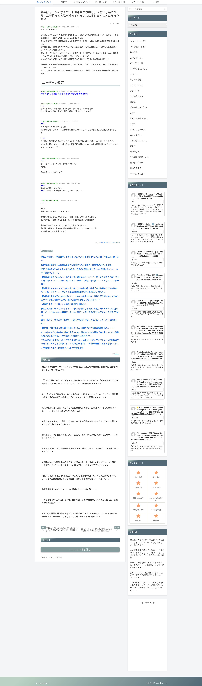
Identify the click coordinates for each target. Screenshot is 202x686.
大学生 (133, 113)
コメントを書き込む (80, 549)
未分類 (133, 146)
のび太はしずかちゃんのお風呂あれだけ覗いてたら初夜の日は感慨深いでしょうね (76, 265)
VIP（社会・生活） (138, 47)
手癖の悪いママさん (138, 141)
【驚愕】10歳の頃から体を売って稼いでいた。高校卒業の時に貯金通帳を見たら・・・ (78, 328)
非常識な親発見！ (137, 174)
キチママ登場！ (136, 80)
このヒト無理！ (136, 58)
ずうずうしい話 (47, 251)
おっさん (134, 52)
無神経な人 (134, 152)
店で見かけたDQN (138, 129)
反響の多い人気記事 (138, 107)
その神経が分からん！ (139, 69)
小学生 (133, 124)
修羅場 (133, 102)
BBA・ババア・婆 (137, 41)
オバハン (134, 74)
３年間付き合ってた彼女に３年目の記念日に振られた (64, 304)
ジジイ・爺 (134, 91)
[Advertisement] (147, 636)
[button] (165, 9)
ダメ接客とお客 (136, 96)
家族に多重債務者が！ (139, 118)
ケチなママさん (136, 85)
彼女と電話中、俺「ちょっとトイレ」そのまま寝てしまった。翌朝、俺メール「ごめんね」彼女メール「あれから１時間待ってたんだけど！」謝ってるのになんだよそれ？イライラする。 (80, 312)
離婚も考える (135, 168)
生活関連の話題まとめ (139, 157)
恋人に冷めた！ (136, 135)
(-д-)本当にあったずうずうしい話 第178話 (109, 242)
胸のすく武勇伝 (136, 163)
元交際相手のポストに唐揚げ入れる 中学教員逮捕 (62, 348)
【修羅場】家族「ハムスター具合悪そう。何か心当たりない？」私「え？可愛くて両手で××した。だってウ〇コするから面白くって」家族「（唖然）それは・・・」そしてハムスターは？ (80, 280)
